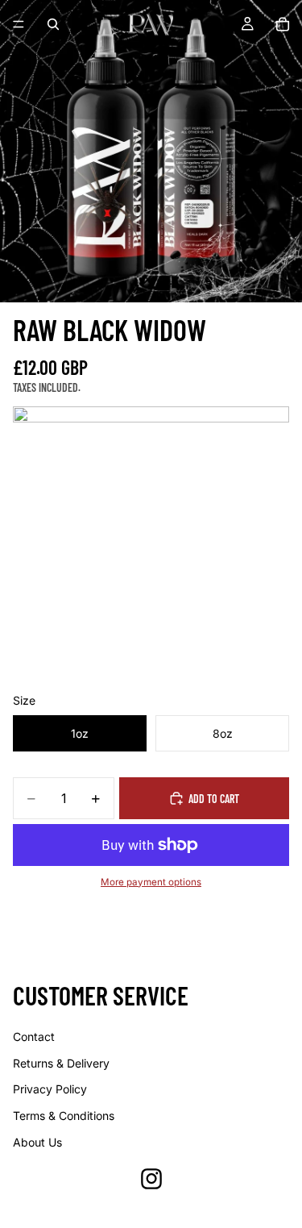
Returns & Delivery (61, 1063)
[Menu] (18, 24)
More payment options (151, 882)
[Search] (53, 24)
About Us (37, 1142)
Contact (34, 1036)
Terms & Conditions (63, 1115)
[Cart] (282, 24)
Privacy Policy (50, 1089)
